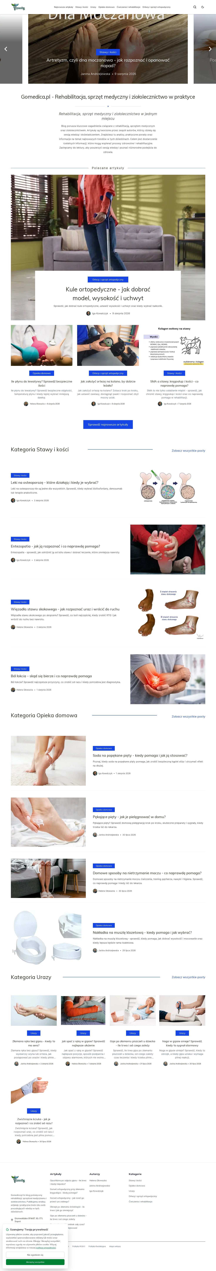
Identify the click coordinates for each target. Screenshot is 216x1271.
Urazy (93, 7)
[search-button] (194, 7)
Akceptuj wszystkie (35, 1262)
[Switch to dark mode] (202, 7)
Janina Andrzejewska (99, 1185)
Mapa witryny (115, 1246)
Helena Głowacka (98, 1180)
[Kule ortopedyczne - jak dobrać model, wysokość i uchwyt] (108, 247)
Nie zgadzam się (35, 1255)
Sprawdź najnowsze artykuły (108, 424)
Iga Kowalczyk (96, 1191)
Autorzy (94, 1174)
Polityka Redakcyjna (97, 1246)
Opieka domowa (106, 7)
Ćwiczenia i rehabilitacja (128, 7)
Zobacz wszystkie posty (188, 450)
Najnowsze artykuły (63, 7)
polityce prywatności (46, 1247)
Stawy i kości (81, 7)
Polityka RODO (78, 1246)
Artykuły (55, 1174)
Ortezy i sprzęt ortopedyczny (156, 7)
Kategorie (135, 1174)
